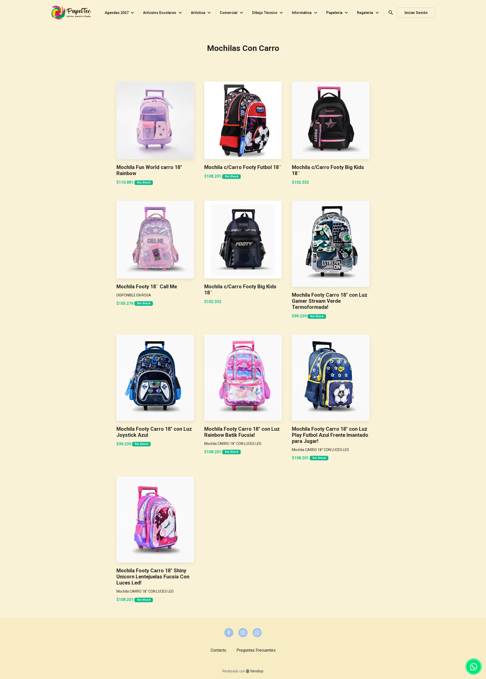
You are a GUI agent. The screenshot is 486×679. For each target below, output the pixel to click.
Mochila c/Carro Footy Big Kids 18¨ (328, 170)
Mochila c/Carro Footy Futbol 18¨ (242, 167)
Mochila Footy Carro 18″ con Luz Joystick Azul (154, 432)
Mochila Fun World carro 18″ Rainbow (149, 170)
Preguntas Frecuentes (256, 650)
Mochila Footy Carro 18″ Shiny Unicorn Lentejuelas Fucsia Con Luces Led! (152, 577)
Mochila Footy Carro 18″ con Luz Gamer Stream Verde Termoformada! (329, 301)
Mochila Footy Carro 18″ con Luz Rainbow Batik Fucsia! (242, 432)
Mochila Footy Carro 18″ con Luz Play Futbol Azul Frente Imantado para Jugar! (330, 435)
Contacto (218, 650)
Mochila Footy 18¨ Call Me (146, 287)
